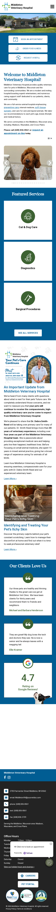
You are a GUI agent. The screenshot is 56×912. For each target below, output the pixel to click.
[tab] (12, 183)
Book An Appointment (32, 39)
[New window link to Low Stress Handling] (42, 895)
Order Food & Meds (32, 48)
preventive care (11, 107)
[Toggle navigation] (52, 6)
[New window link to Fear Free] (13, 895)
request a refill (32, 58)
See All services (28, 333)
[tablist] (28, 183)
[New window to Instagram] (10, 778)
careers (30, 875)
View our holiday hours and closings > (19, 867)
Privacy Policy (11, 909)
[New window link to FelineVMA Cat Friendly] (27, 895)
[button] (49, 862)
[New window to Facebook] (5, 778)
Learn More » (10, 478)
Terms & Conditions (24, 909)
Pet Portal (28, 884)
